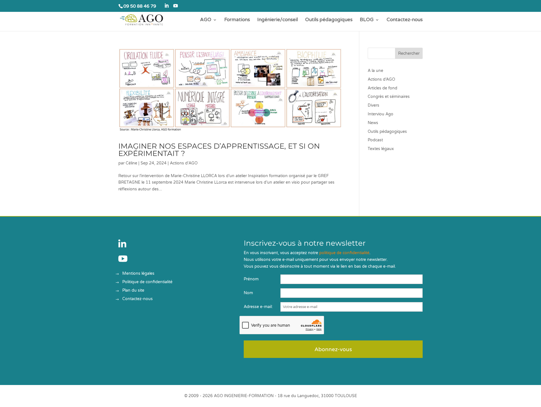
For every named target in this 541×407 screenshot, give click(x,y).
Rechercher (409, 53)
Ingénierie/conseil (277, 20)
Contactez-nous (405, 20)
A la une (375, 70)
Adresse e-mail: (258, 306)
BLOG (367, 20)
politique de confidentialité (344, 252)
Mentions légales (138, 274)
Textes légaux (381, 148)
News (373, 122)
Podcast (375, 140)
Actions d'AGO (184, 163)
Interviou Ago (380, 114)
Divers (373, 105)
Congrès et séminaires (389, 96)
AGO (205, 20)
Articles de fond (382, 88)
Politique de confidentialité (147, 282)
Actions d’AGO (381, 79)
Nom (248, 293)
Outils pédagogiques (328, 20)
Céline (131, 163)
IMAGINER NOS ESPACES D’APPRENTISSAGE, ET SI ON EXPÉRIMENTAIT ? (219, 150)
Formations (237, 20)
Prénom (251, 279)
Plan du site (133, 291)
